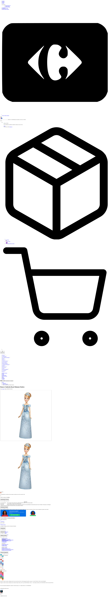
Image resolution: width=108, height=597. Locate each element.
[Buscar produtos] (1, 120)
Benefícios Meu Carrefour (5, 9)
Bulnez (3, 373)
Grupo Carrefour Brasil (5, 544)
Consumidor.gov (4, 542)
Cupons (3, 374)
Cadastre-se (10, 126)
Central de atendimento (5, 540)
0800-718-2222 (3, 524)
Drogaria (3, 2)
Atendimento (3, 7)
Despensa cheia (4, 375)
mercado (3, 1)
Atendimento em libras (5, 8)
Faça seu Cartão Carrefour (5, 115)
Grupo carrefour (7, 6)
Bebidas (3, 377)
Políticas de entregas (4, 538)
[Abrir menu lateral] (1, 117)
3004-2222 (2, 521)
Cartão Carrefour (4, 541)
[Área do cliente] (2, 122)
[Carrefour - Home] (1, 118)
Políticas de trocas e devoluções (6, 539)
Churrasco (3, 378)
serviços (3, 3)
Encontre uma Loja (8, 5)
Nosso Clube (8, 241)
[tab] (26, 415)
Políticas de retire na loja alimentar (6, 550)
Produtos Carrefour (4, 545)
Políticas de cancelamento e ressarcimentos (7, 549)
